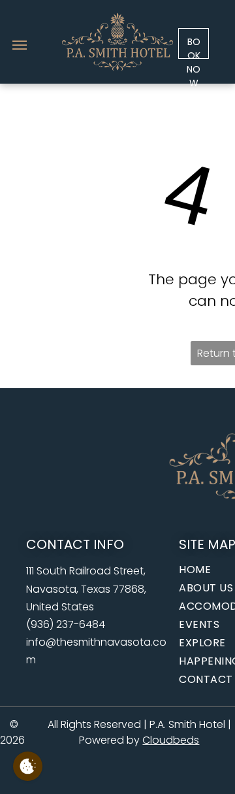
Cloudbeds (170, 740)
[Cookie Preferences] (27, 766)
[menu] (20, 45)
